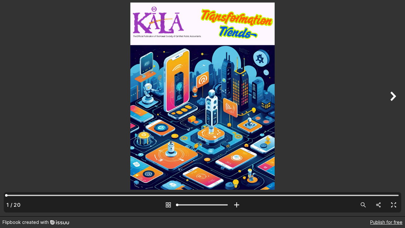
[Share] (378, 205)
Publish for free (386, 222)
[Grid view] (168, 205)
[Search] (363, 205)
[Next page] (392, 108)
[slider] (202, 205)
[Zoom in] (236, 205)
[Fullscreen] (393, 205)
